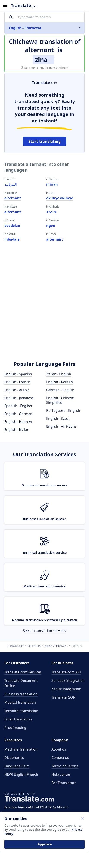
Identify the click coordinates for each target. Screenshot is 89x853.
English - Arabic (16, 390)
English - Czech (58, 418)
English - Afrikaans (61, 426)
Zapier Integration (66, 689)
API (66, 672)
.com (24, 5)
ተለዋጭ (51, 211)
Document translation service (44, 485)
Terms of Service (64, 766)
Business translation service (44, 519)
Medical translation (20, 702)
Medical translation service (44, 586)
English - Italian (16, 429)
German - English (60, 390)
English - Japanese (19, 397)
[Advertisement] (44, 307)
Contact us (60, 757)
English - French (17, 382)
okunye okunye (59, 198)
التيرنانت (10, 184)
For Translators (63, 782)
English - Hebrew (18, 421)
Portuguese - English (63, 410)
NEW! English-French (21, 774)
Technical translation (21, 710)
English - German (18, 413)
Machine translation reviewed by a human (44, 620)
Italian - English (58, 374)
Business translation (21, 694)
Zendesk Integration (68, 680)
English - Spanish (18, 374)
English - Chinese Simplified (60, 400)
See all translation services (44, 630)
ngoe (50, 225)
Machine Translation (21, 749)
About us (58, 749)
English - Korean (59, 382)
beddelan (12, 225)
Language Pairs (17, 766)
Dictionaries (14, 757)
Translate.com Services (23, 672)
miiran (52, 184)
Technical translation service (44, 553)
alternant (12, 198)
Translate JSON (63, 697)
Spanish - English (18, 405)
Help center (60, 774)
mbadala (12, 239)
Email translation (18, 719)
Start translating (44, 141)
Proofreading (15, 727)
